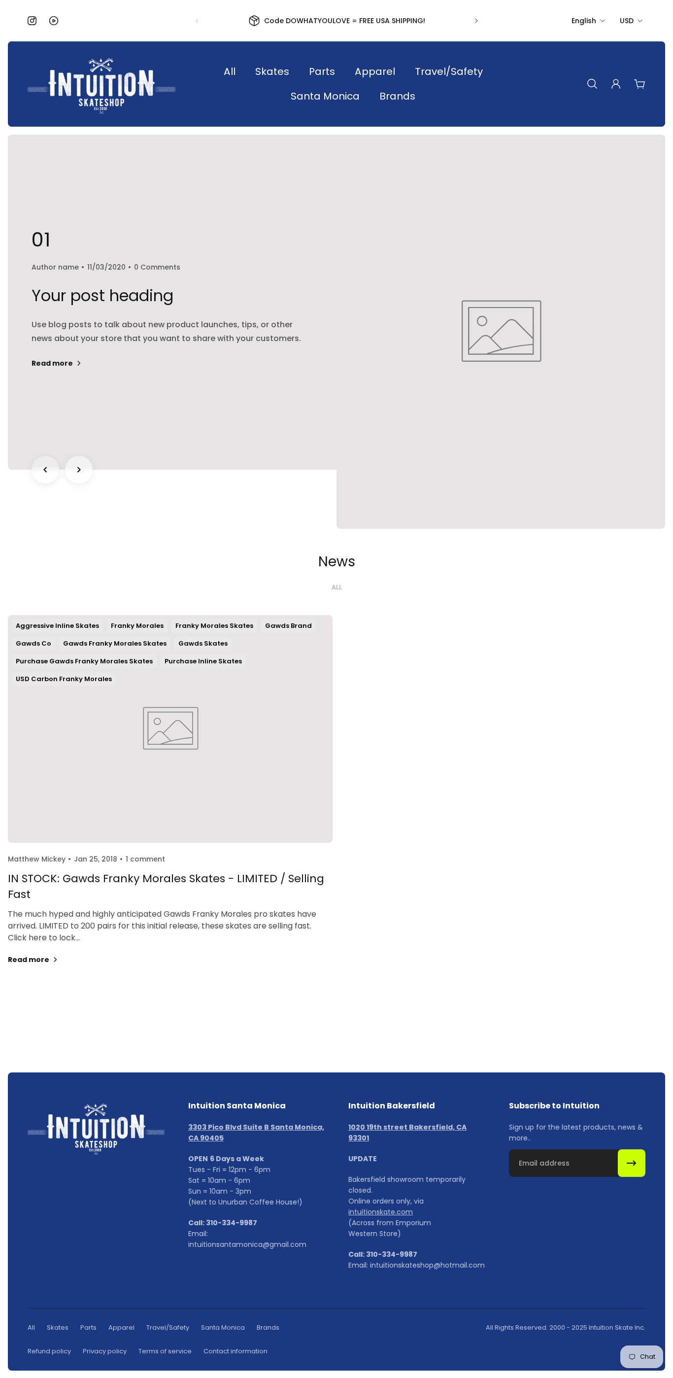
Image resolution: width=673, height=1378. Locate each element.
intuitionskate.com (380, 1212)
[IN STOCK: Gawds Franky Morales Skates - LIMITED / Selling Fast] (170, 802)
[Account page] (616, 84)
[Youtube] (54, 21)
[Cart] (639, 84)
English (584, 21)
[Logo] (101, 84)
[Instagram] (32, 21)
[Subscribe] (631, 1163)
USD (627, 21)
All (337, 587)
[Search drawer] (592, 84)
